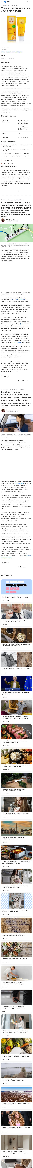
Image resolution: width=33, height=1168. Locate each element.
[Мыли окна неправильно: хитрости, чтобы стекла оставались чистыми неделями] (16, 1025)
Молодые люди (19, 483)
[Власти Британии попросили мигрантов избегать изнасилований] (16, 832)
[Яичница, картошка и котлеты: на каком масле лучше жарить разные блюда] (16, 856)
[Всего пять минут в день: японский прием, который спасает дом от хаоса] (16, 880)
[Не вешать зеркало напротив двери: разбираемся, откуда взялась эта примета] (16, 1146)
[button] (16, 233)
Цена (21, 324)
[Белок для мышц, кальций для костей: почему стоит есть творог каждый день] (16, 639)
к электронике (17, 342)
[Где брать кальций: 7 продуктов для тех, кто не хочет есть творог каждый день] (16, 760)
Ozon (3, 51)
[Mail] (5, 2)
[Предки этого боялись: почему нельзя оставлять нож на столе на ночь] (16, 784)
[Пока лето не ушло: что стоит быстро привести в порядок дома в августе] (16, 977)
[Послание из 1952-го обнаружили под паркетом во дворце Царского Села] (16, 929)
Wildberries (9, 51)
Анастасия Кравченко (12, 219)
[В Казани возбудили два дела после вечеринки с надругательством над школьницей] (16, 1001)
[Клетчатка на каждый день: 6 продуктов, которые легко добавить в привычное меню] (16, 1049)
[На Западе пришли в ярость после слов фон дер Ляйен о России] (16, 687)
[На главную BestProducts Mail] (8, 2)
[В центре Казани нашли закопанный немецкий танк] (16, 663)
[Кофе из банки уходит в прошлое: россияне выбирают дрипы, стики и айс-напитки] (16, 808)
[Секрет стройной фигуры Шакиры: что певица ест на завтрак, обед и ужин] (16, 1122)
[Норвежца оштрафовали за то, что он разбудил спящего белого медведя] (16, 1074)
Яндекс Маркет (18, 51)
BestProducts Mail (19, 199)
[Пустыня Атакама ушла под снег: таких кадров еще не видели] (16, 1098)
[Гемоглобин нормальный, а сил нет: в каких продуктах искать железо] (16, 735)
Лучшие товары (15, 5)
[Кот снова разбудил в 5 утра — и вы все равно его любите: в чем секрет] (16, 904)
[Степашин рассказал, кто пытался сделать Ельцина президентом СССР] (16, 615)
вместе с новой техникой (18, 299)
